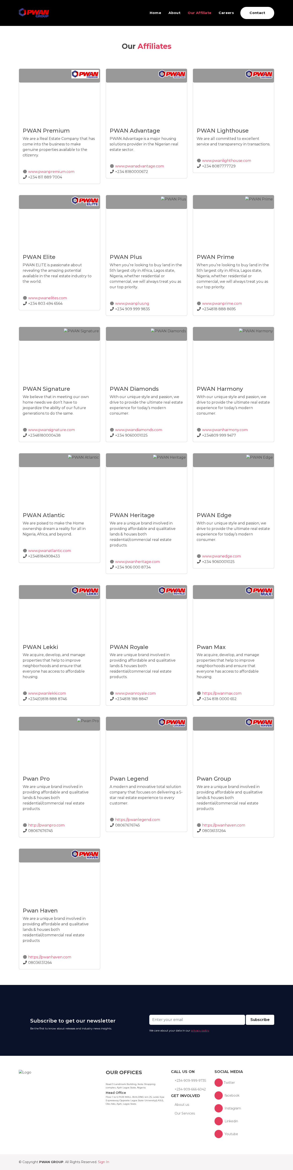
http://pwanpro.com (46, 825)
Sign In (103, 1162)
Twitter (229, 1083)
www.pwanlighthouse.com (226, 160)
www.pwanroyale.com (135, 693)
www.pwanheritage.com (137, 562)
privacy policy (200, 1030)
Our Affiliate (199, 13)
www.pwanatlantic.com (49, 551)
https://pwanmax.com (221, 693)
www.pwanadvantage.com (139, 166)
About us (182, 1104)
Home (155, 13)
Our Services (185, 1113)
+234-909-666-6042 (190, 1089)
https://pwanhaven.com (223, 825)
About (174, 13)
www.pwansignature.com (51, 430)
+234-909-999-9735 (190, 1080)
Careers (226, 13)
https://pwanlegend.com (137, 820)
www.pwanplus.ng (131, 303)
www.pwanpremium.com (50, 171)
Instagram (232, 1108)
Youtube (231, 1134)
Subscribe (260, 1020)
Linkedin (231, 1121)
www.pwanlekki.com (46, 693)
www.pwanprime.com (221, 303)
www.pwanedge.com (221, 556)
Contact (257, 13)
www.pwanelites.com (47, 298)
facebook (231, 1095)
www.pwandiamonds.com (138, 430)
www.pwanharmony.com (224, 430)
